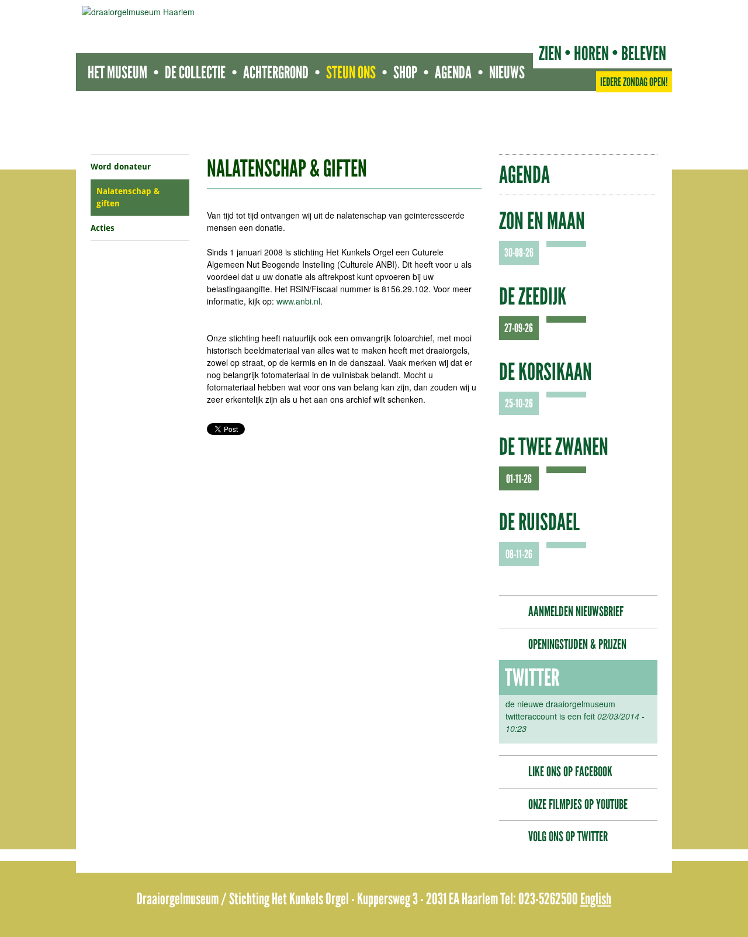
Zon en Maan (542, 221)
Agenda (453, 72)
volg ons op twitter (568, 836)
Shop (405, 72)
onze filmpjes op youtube (578, 804)
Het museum (117, 72)
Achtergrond (276, 72)
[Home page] (138, 12)
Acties (103, 228)
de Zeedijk (532, 296)
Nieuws (507, 72)
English (595, 898)
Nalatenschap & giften (128, 197)
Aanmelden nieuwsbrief (576, 611)
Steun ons (351, 72)
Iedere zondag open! (634, 82)
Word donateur (121, 166)
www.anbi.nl (298, 301)
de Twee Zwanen (553, 447)
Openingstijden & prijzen (577, 644)
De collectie (195, 72)
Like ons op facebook (570, 771)
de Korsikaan (545, 372)
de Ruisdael (539, 522)
